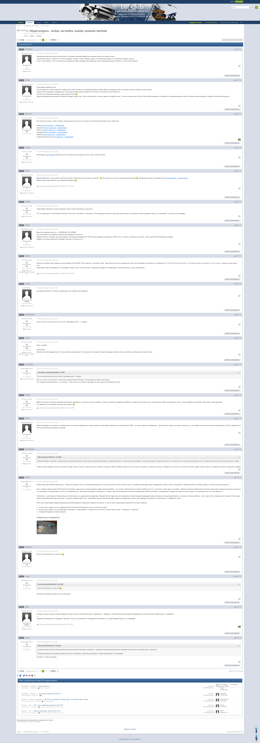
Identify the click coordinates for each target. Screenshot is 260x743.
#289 (238, 284)
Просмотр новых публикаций (229, 22)
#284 (238, 147)
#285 (238, 171)
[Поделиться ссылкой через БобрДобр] (32, 675)
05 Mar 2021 (223, 712)
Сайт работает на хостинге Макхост (130, 739)
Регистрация (239, 1)
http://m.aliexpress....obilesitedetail (53, 125)
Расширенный (259, 7)
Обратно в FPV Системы (236, 671)
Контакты (54, 22)
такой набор (49, 155)
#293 (238, 395)
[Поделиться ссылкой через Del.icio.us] (24, 675)
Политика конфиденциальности (235, 731)
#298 (238, 576)
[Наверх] (130, 736)
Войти (232, 1)
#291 (238, 338)
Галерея (38, 22)
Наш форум (24, 686)
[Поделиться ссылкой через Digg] (20, 675)
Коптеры (23, 699)
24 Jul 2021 (223, 701)
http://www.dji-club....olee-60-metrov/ (176, 178)
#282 (238, 80)
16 (45, 40)
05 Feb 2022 (223, 695)
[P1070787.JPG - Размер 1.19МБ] (47, 527)
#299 (238, 607)
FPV (30, 705)
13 (37, 40)
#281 (238, 49)
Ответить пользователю (232, 75)
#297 (238, 547)
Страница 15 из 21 (31, 40)
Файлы (46, 22)
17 (48, 40)
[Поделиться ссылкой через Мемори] (29, 675)
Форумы (30, 22)
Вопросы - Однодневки (35, 699)
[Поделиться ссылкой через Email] (35, 675)
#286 (238, 201)
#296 (238, 477)
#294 (238, 418)
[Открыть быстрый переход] (241, 22)
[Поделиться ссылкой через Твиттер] (17, 675)
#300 (238, 638)
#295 (238, 449)
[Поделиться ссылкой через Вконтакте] (27, 675)
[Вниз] (256, 737)
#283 (238, 114)
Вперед (53, 39)
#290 (238, 314)
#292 (238, 364)
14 (40, 40)
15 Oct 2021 (223, 706)
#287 (238, 225)
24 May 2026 (224, 689)
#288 (238, 256)
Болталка (33, 686)
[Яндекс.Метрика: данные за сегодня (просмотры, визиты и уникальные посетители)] (130, 729)
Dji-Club (19, 731)
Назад (22, 39)
